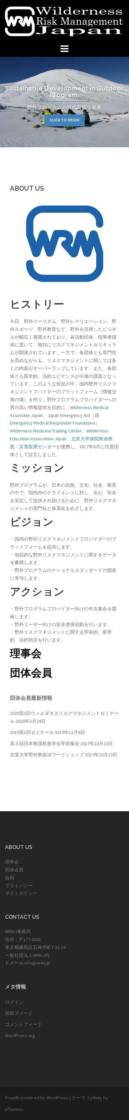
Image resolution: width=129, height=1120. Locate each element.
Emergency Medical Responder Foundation (52, 423)
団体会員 (31, 673)
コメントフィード (23, 1024)
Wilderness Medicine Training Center (46, 431)
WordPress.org (20, 1035)
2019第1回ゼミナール (32, 732)
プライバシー (19, 886)
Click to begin (64, 120)
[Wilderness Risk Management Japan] (64, 21)
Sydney (94, 1098)
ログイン (14, 1002)
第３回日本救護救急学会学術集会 (44, 743)
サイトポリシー (21, 893)
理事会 (26, 653)
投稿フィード (19, 1013)
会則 (9, 878)
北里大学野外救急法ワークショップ (47, 755)
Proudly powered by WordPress (36, 1098)
